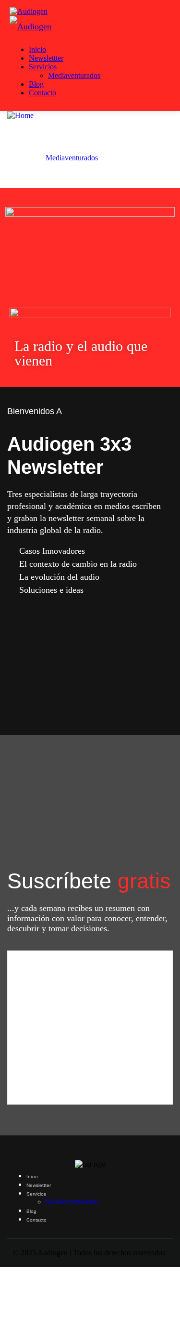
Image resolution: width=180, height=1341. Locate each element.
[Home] (20, 115)
